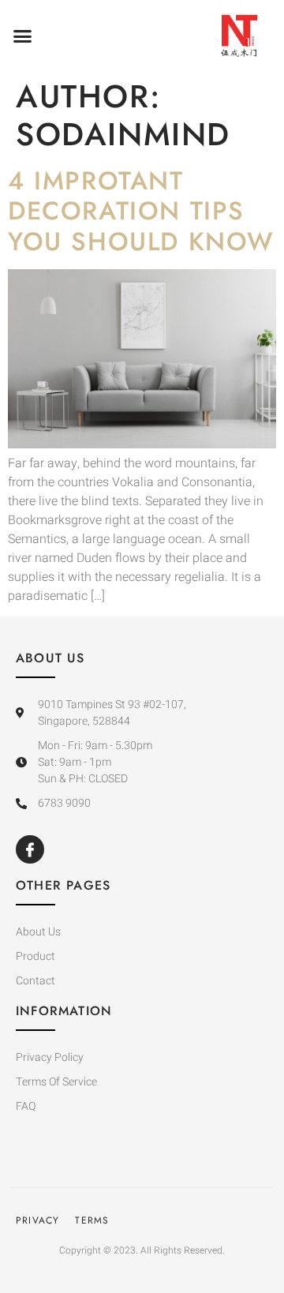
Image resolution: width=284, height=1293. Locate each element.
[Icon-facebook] (30, 849)
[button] (23, 36)
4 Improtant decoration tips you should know (141, 211)
